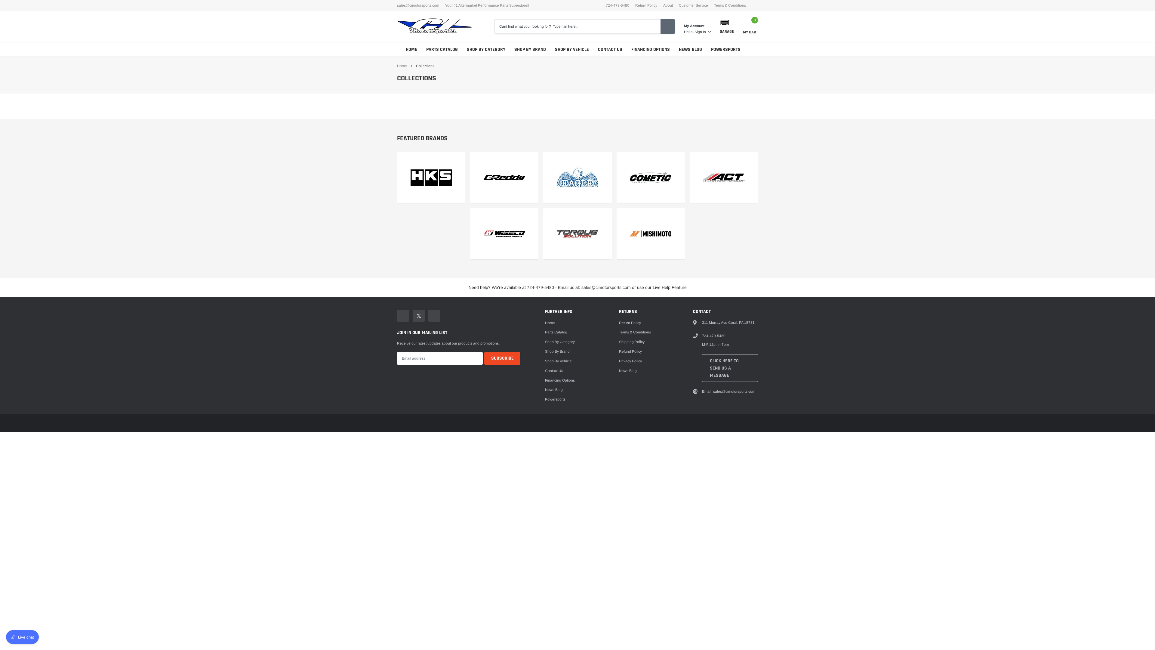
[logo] (434, 26)
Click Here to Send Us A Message (724, 368)
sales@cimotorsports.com (418, 5)
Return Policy (646, 5)
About (668, 5)
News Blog (690, 49)
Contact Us (610, 49)
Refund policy (630, 351)
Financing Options (650, 49)
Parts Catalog (442, 49)
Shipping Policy (632, 342)
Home (411, 49)
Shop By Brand (530, 49)
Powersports (726, 49)
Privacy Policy (630, 361)
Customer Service (693, 5)
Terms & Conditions (730, 5)
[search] (668, 26)
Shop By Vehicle (572, 49)
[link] (431, 177)
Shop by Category (486, 49)
